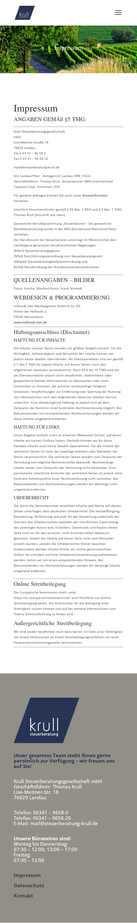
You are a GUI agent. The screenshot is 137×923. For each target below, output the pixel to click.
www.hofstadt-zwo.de (30, 322)
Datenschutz (29, 885)
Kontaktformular (95, 195)
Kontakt (23, 895)
